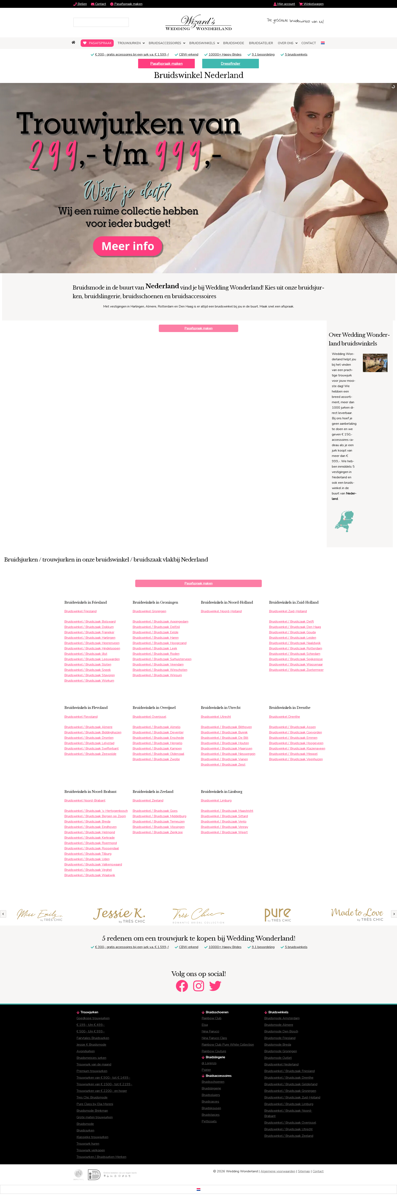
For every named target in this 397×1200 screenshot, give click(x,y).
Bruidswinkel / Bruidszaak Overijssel (290, 1122)
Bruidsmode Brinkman (92, 1110)
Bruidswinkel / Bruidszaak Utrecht (288, 1129)
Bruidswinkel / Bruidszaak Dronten (89, 737)
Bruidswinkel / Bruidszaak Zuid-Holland (292, 1097)
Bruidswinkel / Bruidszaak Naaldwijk (295, 643)
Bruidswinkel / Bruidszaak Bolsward (90, 621)
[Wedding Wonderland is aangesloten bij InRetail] (78, 1175)
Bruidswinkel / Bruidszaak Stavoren (89, 675)
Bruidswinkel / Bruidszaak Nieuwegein (228, 754)
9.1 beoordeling (263, 54)
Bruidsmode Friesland (279, 1038)
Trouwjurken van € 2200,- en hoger (102, 1091)
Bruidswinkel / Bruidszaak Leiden (292, 637)
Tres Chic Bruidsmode (92, 1097)
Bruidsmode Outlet (278, 1058)
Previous (3, 914)
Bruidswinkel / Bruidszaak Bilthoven (226, 727)
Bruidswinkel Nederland (281, 1064)
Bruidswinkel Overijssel (149, 716)
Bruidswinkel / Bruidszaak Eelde (155, 632)
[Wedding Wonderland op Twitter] (215, 982)
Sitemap (304, 1171)
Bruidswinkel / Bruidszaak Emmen (293, 737)
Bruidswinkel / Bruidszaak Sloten (87, 664)
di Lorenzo (209, 1063)
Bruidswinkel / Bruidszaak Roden (156, 653)
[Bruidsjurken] (119, 916)
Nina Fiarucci (210, 1031)
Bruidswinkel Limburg (216, 800)
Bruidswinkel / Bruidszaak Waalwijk (89, 875)
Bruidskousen (211, 1108)
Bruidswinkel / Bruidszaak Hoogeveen (296, 743)
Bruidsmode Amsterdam (282, 1018)
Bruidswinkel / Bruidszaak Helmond (89, 832)
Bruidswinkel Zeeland (148, 800)
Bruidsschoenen (213, 1081)
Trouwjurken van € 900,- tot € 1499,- (103, 1077)
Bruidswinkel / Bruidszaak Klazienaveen (297, 748)
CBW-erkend (188, 54)
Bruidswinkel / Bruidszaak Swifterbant (91, 748)
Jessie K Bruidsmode (91, 1044)
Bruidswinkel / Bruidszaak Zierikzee (158, 832)
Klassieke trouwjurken (92, 1137)
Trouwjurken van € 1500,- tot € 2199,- (104, 1084)
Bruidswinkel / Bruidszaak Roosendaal (91, 848)
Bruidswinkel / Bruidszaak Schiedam (294, 653)
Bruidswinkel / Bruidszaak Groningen (290, 1091)
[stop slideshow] (201, 269)
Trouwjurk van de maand (94, 1064)
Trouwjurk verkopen (91, 1150)
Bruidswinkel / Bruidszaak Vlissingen (159, 827)
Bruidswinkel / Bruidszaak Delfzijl (156, 627)
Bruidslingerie (211, 1088)
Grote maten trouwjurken (95, 1117)
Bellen (82, 4)
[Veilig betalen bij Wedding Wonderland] (112, 1175)
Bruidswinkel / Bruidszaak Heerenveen (92, 643)
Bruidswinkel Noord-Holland (221, 611)
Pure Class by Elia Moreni (95, 1104)
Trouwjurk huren (88, 1143)
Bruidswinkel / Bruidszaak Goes (155, 811)
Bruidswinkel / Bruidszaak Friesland (289, 1071)
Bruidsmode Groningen (280, 1051)
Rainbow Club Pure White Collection (228, 1044)
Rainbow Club (211, 1018)
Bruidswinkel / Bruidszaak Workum (89, 680)
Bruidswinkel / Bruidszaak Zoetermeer (296, 670)
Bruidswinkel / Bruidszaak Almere (88, 727)
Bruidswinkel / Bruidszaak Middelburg (159, 816)
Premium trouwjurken (92, 1071)
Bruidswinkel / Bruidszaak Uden (87, 859)
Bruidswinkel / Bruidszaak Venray (224, 827)
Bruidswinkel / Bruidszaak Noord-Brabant (288, 1113)
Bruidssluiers (211, 1095)
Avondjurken (86, 1051)
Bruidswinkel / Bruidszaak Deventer (158, 732)
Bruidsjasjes (210, 1101)
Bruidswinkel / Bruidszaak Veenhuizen (296, 759)
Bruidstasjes (211, 1115)
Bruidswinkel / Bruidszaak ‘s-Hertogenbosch (96, 811)
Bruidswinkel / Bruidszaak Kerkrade (89, 837)
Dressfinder (230, 63)
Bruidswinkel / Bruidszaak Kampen (157, 748)
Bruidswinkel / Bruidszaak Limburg (288, 1104)
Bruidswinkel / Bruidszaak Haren (156, 637)
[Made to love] (198, 914)
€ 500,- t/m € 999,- (91, 1031)
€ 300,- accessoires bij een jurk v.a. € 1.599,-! (132, 54)
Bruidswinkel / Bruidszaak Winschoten (160, 670)
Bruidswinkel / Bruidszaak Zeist (223, 764)
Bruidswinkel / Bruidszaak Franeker (89, 632)
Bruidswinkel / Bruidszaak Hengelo (157, 743)
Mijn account (285, 4)
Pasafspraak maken (128, 4)
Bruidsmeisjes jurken (91, 1058)
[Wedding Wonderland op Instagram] (198, 982)
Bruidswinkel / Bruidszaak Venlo (223, 821)
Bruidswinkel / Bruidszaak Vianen (224, 759)
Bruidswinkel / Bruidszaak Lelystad (89, 743)
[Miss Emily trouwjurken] (357, 916)
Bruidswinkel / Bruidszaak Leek (155, 648)
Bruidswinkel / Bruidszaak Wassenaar (296, 664)
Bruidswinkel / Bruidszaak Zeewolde (90, 754)
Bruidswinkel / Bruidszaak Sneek (87, 670)
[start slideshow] (195, 269)
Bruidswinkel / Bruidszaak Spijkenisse (296, 659)
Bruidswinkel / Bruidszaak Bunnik (224, 732)
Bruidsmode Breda (277, 1044)
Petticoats (209, 1121)
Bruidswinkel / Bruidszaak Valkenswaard (93, 864)
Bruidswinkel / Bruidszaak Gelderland (290, 1084)
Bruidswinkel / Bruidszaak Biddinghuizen (92, 732)
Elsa (205, 1025)
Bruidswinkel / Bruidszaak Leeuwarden (92, 659)
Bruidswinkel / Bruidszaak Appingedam (160, 621)
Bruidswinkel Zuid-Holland (288, 611)
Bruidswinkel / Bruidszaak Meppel (293, 754)
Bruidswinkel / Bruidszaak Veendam (158, 664)
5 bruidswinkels (296, 54)
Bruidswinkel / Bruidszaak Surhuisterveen (162, 659)
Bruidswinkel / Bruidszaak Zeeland (288, 1136)
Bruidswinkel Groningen (149, 611)
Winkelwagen (313, 4)
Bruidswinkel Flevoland (81, 716)
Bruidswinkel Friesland (80, 611)
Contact (100, 4)
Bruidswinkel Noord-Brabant (84, 800)
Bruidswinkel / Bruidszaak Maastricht (227, 811)
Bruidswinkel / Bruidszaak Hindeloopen (92, 648)
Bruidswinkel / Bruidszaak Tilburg (87, 853)
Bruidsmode (85, 1124)
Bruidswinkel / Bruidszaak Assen (292, 727)
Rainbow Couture (214, 1051)
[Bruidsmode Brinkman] (278, 915)
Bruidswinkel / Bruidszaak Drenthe (288, 1077)
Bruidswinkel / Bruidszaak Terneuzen (159, 821)
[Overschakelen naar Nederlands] (198, 1189)
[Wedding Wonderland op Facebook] (182, 982)
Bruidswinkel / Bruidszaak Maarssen (226, 748)
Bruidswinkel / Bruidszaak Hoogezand (160, 643)
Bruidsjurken (85, 1130)
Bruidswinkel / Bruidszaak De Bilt (224, 737)
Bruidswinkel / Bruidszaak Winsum (157, 675)
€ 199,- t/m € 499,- (91, 1025)
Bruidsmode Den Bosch (281, 1031)
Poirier (206, 1070)
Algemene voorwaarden (278, 1171)
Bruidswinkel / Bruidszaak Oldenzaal (158, 754)
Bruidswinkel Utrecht (216, 716)
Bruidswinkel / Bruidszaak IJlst (85, 653)
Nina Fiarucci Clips (214, 1038)
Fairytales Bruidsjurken (93, 1038)
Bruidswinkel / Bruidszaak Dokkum (89, 627)
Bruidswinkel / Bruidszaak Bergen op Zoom (95, 816)
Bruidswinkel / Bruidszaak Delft (291, 621)
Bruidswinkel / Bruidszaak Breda (87, 821)
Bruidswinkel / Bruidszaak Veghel (88, 870)
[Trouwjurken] (39, 916)
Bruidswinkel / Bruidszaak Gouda (292, 632)
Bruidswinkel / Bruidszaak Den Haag (295, 627)
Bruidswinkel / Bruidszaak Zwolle (156, 759)
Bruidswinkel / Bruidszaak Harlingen (89, 637)
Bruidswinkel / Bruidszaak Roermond (90, 843)
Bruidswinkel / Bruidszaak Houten (225, 743)
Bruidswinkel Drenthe (284, 716)
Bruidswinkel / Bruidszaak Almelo (157, 727)
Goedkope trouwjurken (93, 1018)
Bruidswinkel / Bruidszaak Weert (224, 832)
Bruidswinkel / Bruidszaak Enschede (158, 737)
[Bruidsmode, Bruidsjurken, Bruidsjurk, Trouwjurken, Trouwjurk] (74, 42)
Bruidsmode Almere (278, 1025)
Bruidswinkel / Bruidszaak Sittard (224, 816)
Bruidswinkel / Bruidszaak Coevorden (295, 732)
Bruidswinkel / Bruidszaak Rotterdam (295, 648)
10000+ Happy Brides (225, 54)
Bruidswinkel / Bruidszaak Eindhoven (90, 827)
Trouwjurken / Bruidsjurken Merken (101, 1157)
